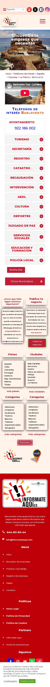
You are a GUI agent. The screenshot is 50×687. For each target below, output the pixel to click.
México (6, 382)
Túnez (6, 384)
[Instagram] (47, 9)
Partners (25, 442)
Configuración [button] (10, 681)
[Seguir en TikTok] (39, 662)
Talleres (7, 422)
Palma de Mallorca (35, 372)
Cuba (5, 367)
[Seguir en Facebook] (11, 662)
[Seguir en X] (32, 662)
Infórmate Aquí (14, 637)
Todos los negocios (37, 343)
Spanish (10, 9)
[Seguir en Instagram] (18, 662)
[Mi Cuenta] (29, 9)
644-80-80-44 (16, 532)
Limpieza (8, 410)
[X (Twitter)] (35, 9)
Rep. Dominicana (11, 379)
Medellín (31, 377)
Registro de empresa (17, 576)
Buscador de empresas (18, 561)
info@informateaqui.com (12, 341)
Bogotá (30, 380)
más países (13, 391)
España (40, 73)
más (7, 434)
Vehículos (8, 407)
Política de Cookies (16, 623)
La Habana (31, 383)
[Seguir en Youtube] (25, 662)
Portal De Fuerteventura (17, 645)
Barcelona (31, 366)
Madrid (30, 369)
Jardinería (8, 413)
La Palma (25, 77)
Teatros (7, 416)
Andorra (7, 376)
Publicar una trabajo (16, 569)
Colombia (8, 370)
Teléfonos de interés (23, 73)
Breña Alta (16, 269)
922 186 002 (25, 128)
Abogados (8, 428)
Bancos (7, 419)
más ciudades (37, 391)
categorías (15, 434)
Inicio (8, 73)
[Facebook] (41, 9)
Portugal (7, 373)
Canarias (13, 77)
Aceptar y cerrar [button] (27, 681)
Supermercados (11, 425)
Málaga (30, 374)
